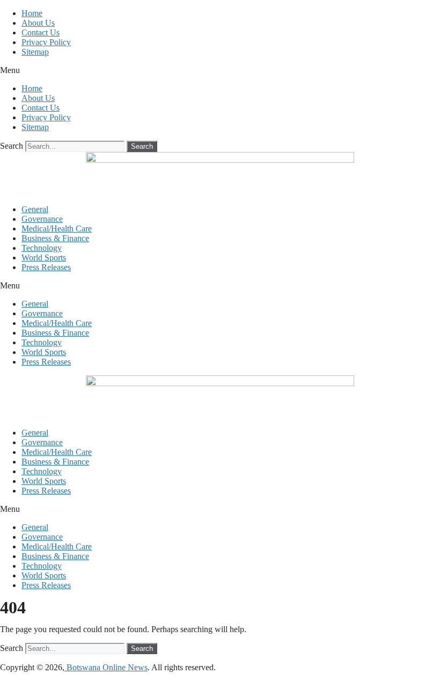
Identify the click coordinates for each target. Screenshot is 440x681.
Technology (41, 247)
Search (11, 145)
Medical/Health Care (56, 228)
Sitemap (35, 51)
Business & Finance (55, 238)
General (34, 209)
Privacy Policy (46, 42)
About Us (38, 22)
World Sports (43, 257)
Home (31, 13)
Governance (42, 218)
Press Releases (46, 267)
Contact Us (40, 32)
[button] (220, 70)
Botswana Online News (106, 667)
